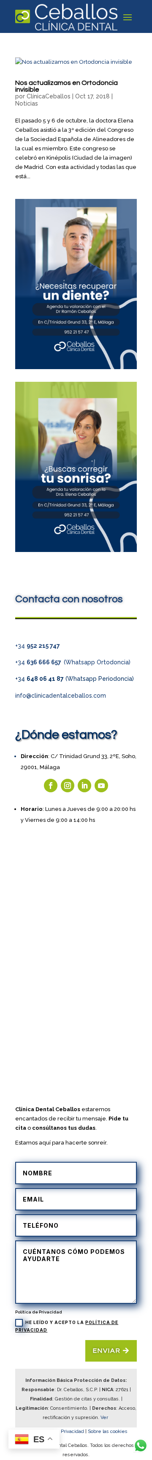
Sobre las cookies (108, 1431)
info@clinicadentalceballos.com (60, 695)
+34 (37, 645)
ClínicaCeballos (49, 96)
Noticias (26, 103)
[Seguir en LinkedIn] (84, 785)
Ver (104, 1417)
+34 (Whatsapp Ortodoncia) (72, 662)
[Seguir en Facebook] (50, 785)
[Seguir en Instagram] (67, 785)
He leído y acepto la (66, 1326)
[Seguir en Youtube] (101, 785)
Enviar (107, 1350)
